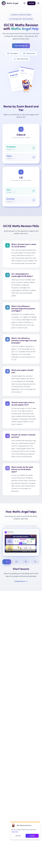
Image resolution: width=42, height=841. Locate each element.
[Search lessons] (24, 3)
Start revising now (21, 46)
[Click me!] (14, 825)
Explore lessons (20, 581)
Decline (18, 836)
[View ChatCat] (35, 561)
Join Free (31, 3)
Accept (32, 836)
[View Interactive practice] (25, 561)
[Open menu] (38, 3)
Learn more (15, 832)
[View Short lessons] (6, 561)
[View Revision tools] (16, 561)
